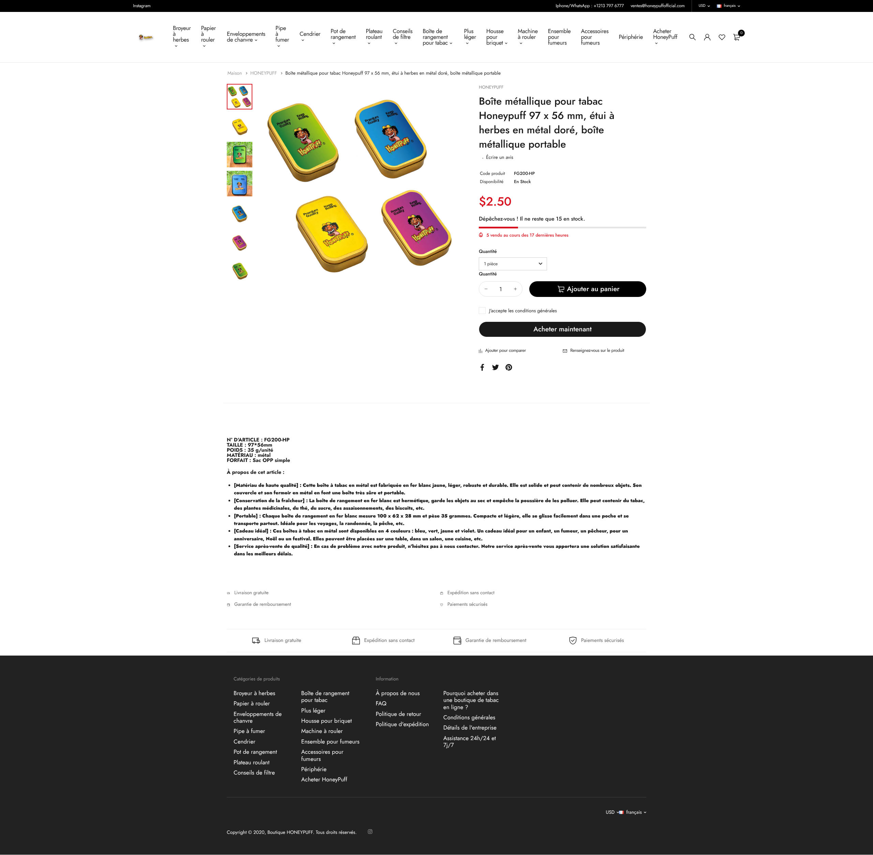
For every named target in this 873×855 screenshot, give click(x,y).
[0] (736, 37)
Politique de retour (398, 714)
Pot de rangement (343, 34)
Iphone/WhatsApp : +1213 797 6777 (590, 5)
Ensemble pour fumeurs (559, 37)
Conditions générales (469, 718)
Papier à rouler (208, 34)
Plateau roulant (374, 34)
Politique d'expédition (402, 724)
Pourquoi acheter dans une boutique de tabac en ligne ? (471, 700)
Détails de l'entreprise (470, 728)
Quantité (488, 251)
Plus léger (470, 34)
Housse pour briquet (495, 37)
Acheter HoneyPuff (665, 34)
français (730, 6)
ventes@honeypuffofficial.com (658, 5)
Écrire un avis (499, 157)
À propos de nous (398, 693)
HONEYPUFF (264, 73)
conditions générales (536, 311)
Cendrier (309, 34)
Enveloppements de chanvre (246, 37)
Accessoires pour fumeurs (595, 37)
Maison (235, 73)
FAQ (381, 704)
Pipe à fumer (282, 34)
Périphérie (631, 37)
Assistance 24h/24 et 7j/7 (469, 741)
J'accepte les (523, 311)
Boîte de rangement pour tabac (435, 37)
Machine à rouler (528, 34)
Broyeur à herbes (182, 34)
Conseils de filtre (403, 34)
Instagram (142, 5)
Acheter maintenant (562, 329)
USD (702, 6)
